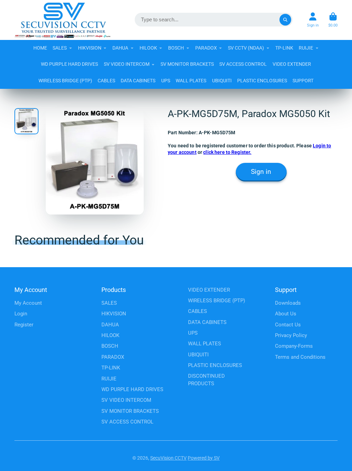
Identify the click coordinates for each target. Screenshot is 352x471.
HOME (40, 48)
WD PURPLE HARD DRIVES (69, 64)
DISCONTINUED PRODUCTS (206, 380)
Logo (62, 20)
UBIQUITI (222, 80)
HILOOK (148, 48)
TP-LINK (284, 48)
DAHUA (120, 48)
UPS (165, 80)
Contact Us (288, 325)
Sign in (261, 172)
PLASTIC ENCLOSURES (262, 80)
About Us (285, 314)
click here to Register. (227, 152)
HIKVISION (89, 48)
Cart (333, 19)
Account (313, 19)
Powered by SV (204, 458)
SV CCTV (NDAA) (246, 48)
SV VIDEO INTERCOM (127, 64)
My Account (28, 303)
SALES (60, 48)
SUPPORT (303, 80)
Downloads (288, 303)
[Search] (285, 20)
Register (23, 325)
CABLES (106, 80)
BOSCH (176, 48)
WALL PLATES (191, 80)
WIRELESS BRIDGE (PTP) (65, 80)
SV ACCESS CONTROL (243, 64)
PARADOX (206, 48)
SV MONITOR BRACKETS (187, 64)
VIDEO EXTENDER (292, 64)
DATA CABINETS (138, 80)
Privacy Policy (291, 335)
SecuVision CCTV (168, 458)
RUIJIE (306, 48)
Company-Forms (294, 346)
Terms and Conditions (300, 357)
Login (20, 314)
